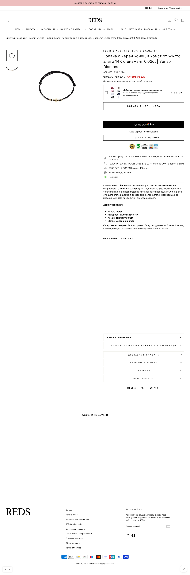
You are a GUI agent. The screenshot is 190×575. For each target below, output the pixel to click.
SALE (123, 29)
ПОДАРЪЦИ (96, 29)
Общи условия (73, 543)
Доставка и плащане (75, 529)
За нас (69, 510)
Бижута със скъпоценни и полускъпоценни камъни (140, 228)
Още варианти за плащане (143, 131)
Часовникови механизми (77, 519)
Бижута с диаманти (155, 225)
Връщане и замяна (144, 362)
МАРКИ (111, 29)
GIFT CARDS (135, 29)
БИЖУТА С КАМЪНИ (72, 29)
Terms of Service (73, 548)
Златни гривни (61, 38)
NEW (18, 29)
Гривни (49, 38)
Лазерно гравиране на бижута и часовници (143, 345)
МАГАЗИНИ (151, 29)
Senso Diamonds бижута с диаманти (130, 51)
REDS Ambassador (74, 524)
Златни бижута (36, 38)
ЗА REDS (167, 29)
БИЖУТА (31, 29)
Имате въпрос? (144, 378)
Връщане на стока (74, 538)
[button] (7, 569)
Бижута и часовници (16, 38)
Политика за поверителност (79, 533)
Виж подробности (130, 95)
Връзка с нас (71, 515)
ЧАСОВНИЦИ (48, 29)
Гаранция (144, 370)
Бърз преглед (27, 463)
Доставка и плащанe (143, 355)
